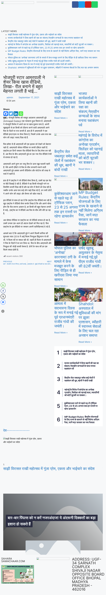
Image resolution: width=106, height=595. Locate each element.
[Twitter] (11, 113)
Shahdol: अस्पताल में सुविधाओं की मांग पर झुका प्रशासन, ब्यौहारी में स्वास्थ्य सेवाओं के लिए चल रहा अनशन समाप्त (53, 67)
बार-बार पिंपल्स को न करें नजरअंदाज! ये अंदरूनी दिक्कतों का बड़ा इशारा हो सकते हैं (52, 520)
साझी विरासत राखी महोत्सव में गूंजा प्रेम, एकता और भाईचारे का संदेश (35, 34)
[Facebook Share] (3, 290)
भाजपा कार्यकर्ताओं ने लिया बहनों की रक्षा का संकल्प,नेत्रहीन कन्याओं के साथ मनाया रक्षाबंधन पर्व (45, 38)
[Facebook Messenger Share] (3, 302)
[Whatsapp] (21, 113)
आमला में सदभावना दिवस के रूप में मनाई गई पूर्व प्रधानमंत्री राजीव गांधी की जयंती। (40, 64)
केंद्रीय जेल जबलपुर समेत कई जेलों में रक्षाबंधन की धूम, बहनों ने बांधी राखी (37, 41)
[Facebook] (5, 113)
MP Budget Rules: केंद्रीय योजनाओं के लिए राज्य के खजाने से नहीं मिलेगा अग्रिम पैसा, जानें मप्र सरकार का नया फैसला (91, 208)
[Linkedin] (16, 113)
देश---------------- (16, 430)
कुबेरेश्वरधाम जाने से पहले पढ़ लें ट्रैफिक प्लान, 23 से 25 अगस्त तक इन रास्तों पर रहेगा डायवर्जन (46, 47)
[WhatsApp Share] (3, 285)
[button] (53, 2)
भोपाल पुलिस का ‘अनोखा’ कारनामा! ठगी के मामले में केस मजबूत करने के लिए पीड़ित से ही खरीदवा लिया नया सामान (52, 57)
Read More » (60, 118)
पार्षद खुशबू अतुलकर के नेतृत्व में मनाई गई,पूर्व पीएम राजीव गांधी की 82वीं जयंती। (39, 61)
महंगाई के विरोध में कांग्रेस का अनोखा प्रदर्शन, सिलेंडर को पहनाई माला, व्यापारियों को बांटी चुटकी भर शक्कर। (51, 44)
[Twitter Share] (3, 296)
